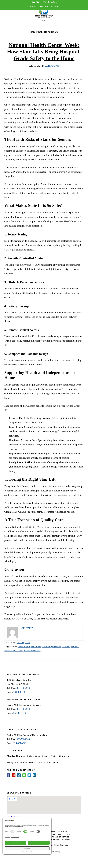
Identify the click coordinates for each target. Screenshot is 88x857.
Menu (44, 20)
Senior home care (32, 650)
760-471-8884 (36, 6)
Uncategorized (23, 642)
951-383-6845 (19, 713)
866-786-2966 (52, 6)
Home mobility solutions (29, 646)
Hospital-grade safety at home (56, 646)
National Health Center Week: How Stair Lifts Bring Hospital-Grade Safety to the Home (44, 51)
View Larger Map (13, 817)
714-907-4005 (19, 743)
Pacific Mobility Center (44, 14)
